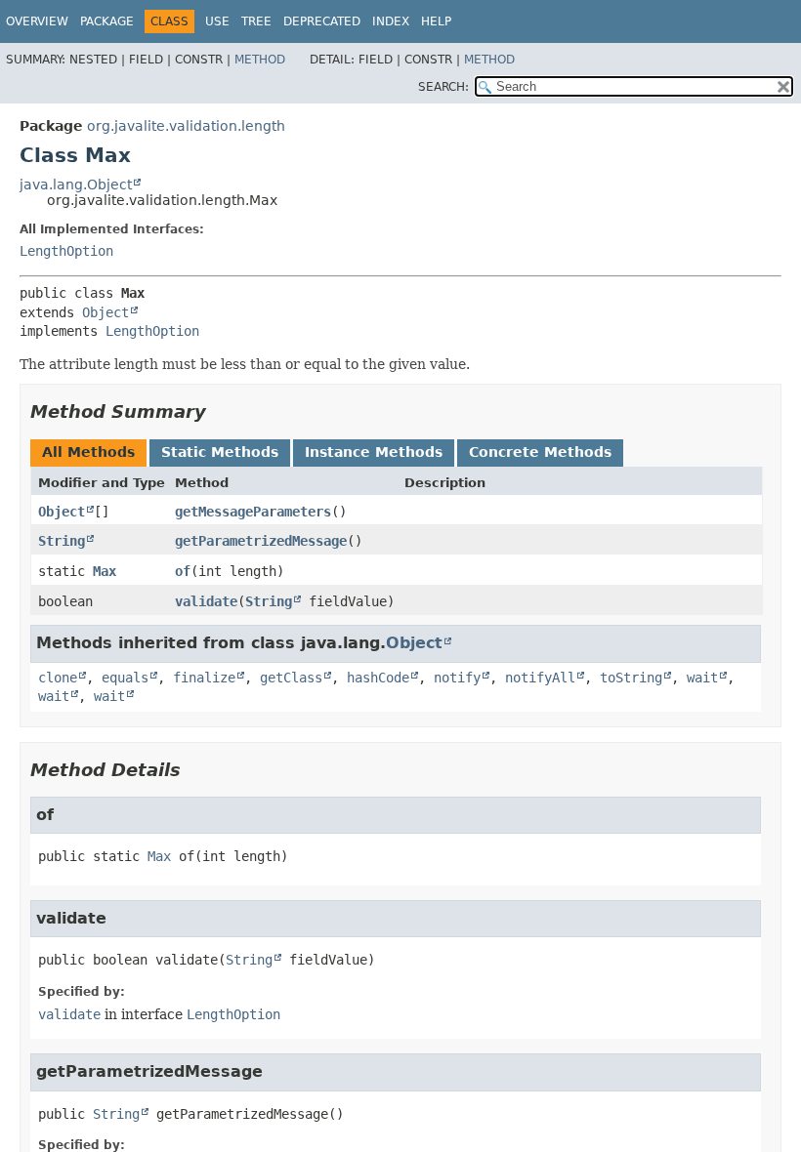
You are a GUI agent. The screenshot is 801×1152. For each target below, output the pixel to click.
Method (259, 59)
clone (57, 677)
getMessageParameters (253, 511)
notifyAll (540, 677)
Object (105, 312)
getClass (291, 677)
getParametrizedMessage (261, 541)
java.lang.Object (76, 184)
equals (125, 677)
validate (206, 601)
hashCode (378, 677)
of (182, 571)
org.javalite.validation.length (186, 126)
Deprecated (321, 21)
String (61, 541)
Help (436, 21)
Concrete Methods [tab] (540, 452)
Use (217, 21)
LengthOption (66, 251)
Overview (37, 21)
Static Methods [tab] (219, 452)
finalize (204, 677)
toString (631, 677)
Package (107, 21)
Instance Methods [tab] (374, 452)
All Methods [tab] (88, 452)
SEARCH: (443, 87)
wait (702, 677)
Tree (256, 21)
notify (457, 677)
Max (104, 571)
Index (390, 21)
